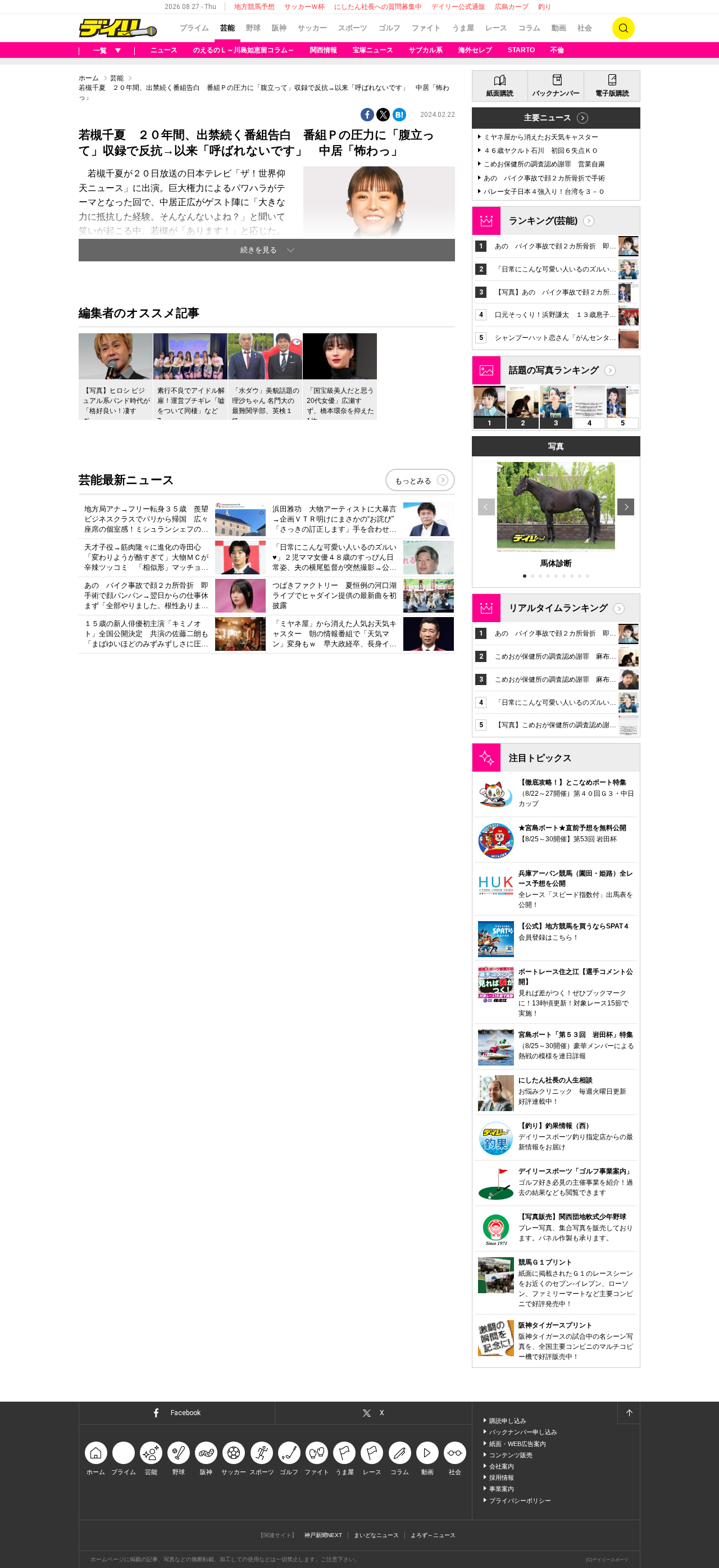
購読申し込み (507, 1420)
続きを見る (258, 250)
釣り (545, 7)
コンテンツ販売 (511, 1455)
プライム (194, 28)
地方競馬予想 (254, 7)
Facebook (186, 1413)
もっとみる (413, 481)
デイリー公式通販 (458, 7)
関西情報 (323, 50)
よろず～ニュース (433, 1535)
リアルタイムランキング (558, 608)
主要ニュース (547, 117)
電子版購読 (612, 93)
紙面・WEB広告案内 (517, 1443)
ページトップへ (628, 1413)
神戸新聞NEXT (323, 1535)
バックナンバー (556, 93)
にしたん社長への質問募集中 (378, 7)
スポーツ (352, 28)
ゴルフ (390, 28)
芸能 (227, 28)
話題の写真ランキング (554, 370)
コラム (529, 28)
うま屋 (463, 28)
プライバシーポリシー (520, 1500)
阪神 (279, 28)
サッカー (312, 28)
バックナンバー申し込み (523, 1432)
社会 (584, 28)
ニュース (164, 50)
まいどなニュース (376, 1535)
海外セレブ (475, 50)
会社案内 (501, 1466)
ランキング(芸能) (543, 220)
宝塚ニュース (373, 50)
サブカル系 (426, 50)
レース (496, 28)
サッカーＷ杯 (304, 7)
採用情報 (501, 1477)
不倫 (557, 50)
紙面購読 (499, 93)
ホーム (89, 78)
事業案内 (501, 1488)
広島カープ (512, 7)
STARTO (521, 50)
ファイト (426, 28)
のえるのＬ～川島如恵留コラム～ (243, 50)
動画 (559, 28)
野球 (253, 28)
